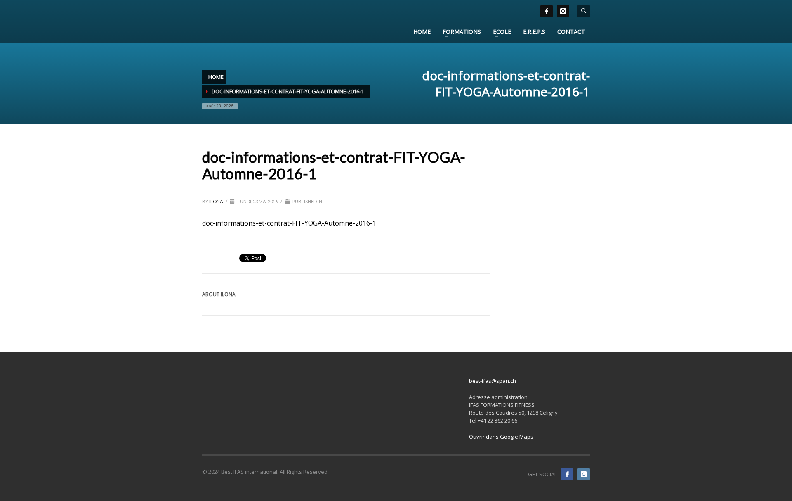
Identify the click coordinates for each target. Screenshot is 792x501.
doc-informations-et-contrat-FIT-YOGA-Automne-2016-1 (289, 223)
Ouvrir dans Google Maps (501, 436)
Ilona (216, 201)
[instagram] (563, 11)
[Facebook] (567, 474)
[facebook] (546, 11)
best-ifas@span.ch (492, 381)
